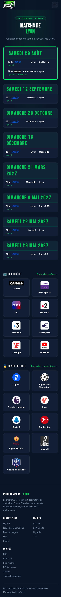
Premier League (10, 532)
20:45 (10, 62)
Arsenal (6, 571)
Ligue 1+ (37, 532)
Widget (22, 592)
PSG (5, 554)
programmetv (16, 494)
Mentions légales (10, 592)
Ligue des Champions (17, 75)
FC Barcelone (9, 567)
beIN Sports (38, 528)
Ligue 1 (11, 65)
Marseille (7, 558)
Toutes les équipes (12, 576)
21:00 (10, 71)
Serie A (6, 541)
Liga (5, 536)
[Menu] (55, 5)
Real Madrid (8, 563)
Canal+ (36, 523)
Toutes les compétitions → (44, 366)
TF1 (35, 536)
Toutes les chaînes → (47, 274)
